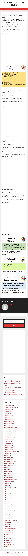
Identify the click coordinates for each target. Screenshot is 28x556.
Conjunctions (8, 439)
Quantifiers (7, 504)
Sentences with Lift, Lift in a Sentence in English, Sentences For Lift (14, 272)
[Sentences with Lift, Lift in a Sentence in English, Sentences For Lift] (14, 263)
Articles (7, 417)
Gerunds (7, 455)
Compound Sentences (10, 433)
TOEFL (7, 536)
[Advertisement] (14, 49)
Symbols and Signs (10, 528)
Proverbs (7, 500)
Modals (7, 483)
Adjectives (8, 409)
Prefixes (7, 493)
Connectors (8, 441)
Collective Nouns (9, 423)
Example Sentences (10, 451)
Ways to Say (8, 544)
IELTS (6, 469)
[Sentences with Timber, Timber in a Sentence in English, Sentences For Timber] (14, 243)
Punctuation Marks (9, 502)
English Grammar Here (14, 3)
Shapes (7, 514)
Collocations (8, 425)
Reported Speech (9, 512)
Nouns (6, 485)
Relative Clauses (9, 510)
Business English (9, 419)
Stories (7, 524)
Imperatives (8, 471)
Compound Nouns (9, 431)
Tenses (7, 534)
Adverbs (7, 411)
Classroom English (9, 421)
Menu (2, 9)
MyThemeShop (16, 554)
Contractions (8, 443)
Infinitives (7, 473)
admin (4, 24)
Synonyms (7, 530)
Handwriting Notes (9, 463)
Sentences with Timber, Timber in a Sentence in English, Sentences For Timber (12, 252)
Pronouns (7, 497)
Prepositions (8, 495)
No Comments (13, 26)
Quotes (7, 508)
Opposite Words (9, 487)
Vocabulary (8, 542)
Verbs (6, 540)
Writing (7, 546)
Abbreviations (8, 405)
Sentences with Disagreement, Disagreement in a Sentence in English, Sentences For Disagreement (13, 292)
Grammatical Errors (10, 461)
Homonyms (8, 465)
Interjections (8, 475)
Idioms (7, 467)
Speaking (7, 522)
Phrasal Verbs (8, 489)
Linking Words (8, 481)
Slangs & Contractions (10, 520)
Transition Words (9, 538)
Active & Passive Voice (10, 407)
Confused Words (9, 437)
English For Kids (9, 447)
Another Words (9, 415)
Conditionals (8, 435)
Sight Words (8, 516)
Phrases (7, 491)
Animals (7, 413)
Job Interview (8, 477)
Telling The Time (9, 532)
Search (14, 325)
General (7, 453)
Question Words (9, 506)
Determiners (8, 445)
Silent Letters (8, 518)
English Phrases (9, 449)
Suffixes (7, 526)
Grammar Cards (9, 459)
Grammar (7, 457)
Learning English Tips (10, 479)
